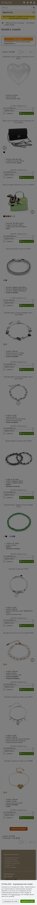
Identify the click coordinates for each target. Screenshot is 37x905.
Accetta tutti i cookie (27, 901)
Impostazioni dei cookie (11, 901)
